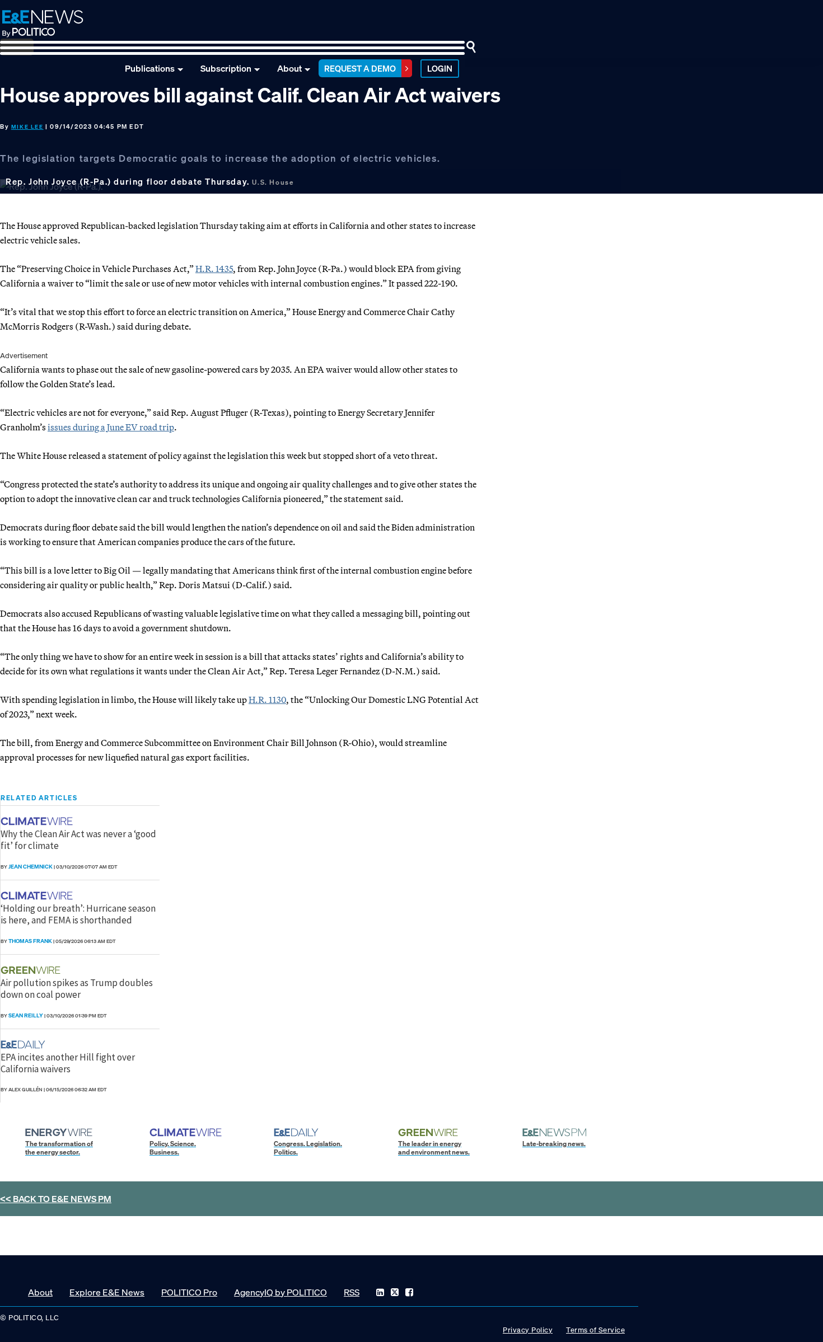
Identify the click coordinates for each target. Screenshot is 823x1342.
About (289, 68)
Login (439, 68)
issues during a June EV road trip (111, 427)
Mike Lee (27, 126)
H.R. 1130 (267, 699)
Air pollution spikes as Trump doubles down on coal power (77, 988)
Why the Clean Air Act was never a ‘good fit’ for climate (78, 839)
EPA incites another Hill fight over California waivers (68, 1062)
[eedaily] (26, 1044)
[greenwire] (32, 970)
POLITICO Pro (189, 1292)
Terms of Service (595, 1330)
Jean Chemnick (30, 866)
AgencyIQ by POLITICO (280, 1292)
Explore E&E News (106, 1292)
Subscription (225, 68)
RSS (351, 1292)
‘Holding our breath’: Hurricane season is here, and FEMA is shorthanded (78, 914)
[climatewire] (38, 821)
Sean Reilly (25, 1015)
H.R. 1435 (214, 268)
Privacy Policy (528, 1330)
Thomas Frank (30, 941)
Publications (150, 68)
